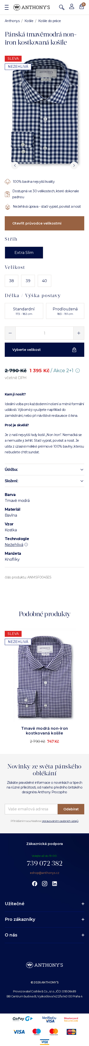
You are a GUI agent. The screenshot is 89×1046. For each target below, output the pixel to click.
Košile (28, 21)
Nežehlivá (14, 544)
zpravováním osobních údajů (60, 821)
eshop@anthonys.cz (44, 873)
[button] (44, 469)
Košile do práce (49, 21)
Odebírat (71, 809)
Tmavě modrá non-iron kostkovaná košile (44, 730)
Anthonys (12, 21)
